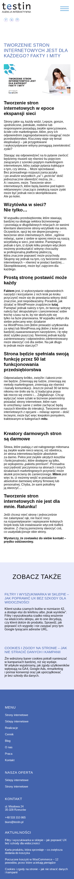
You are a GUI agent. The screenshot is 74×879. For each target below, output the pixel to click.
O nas (9, 747)
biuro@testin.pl (14, 822)
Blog (7, 740)
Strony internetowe (16, 715)
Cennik (9, 734)
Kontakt (9, 760)
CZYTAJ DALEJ (37, 588)
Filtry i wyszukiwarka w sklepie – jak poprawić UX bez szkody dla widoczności (36, 841)
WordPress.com (18, 325)
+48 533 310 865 (15, 817)
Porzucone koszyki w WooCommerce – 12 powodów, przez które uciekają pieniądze (31, 861)
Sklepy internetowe (16, 721)
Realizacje (11, 727)
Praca (8, 753)
